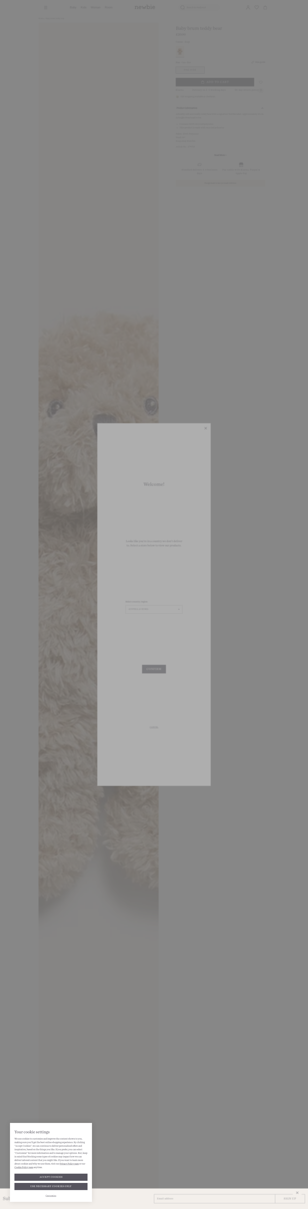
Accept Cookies (51, 1177)
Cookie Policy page (23, 1167)
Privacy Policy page (69, 1164)
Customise (51, 1196)
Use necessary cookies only (51, 1186)
